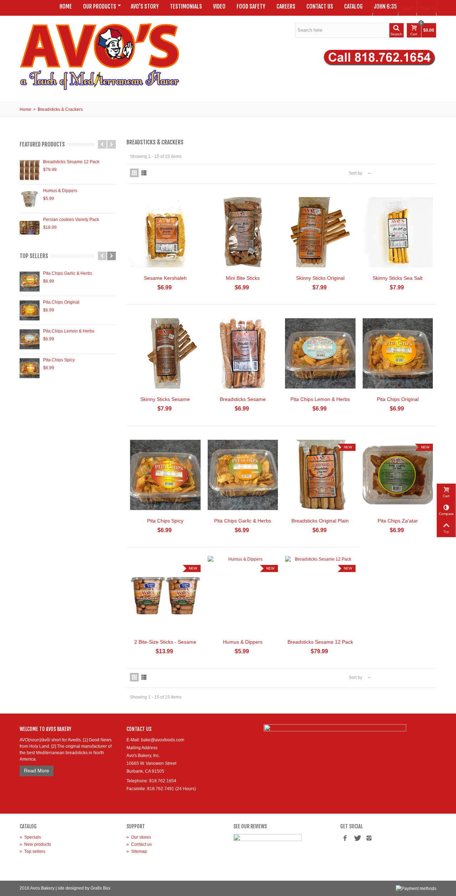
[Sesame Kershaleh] (165, 232)
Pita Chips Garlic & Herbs (67, 273)
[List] (144, 173)
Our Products (99, 6)
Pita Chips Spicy (59, 359)
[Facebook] (344, 838)
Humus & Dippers (60, 190)
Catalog (353, 6)
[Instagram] (369, 838)
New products (35, 844)
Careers (285, 6)
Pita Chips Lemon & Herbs (68, 331)
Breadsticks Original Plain (320, 521)
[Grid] (134, 173)
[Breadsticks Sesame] (243, 353)
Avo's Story (145, 6)
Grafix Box (100, 888)
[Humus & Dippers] (30, 198)
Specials (30, 837)
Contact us (139, 844)
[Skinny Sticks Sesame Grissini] (165, 353)
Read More (36, 770)
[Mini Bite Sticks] (243, 232)
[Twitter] (357, 838)
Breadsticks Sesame (243, 399)
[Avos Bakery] (100, 56)
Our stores (138, 837)
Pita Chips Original (61, 302)
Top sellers (34, 256)
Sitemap (136, 851)
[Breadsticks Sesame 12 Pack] (30, 170)
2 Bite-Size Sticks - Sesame (165, 642)
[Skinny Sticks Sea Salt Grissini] (398, 232)
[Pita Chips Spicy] (30, 368)
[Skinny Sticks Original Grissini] (320, 232)
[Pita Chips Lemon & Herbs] (30, 339)
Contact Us (319, 6)
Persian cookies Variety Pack (71, 219)
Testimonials (186, 6)
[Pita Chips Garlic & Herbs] (30, 281)
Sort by (355, 173)
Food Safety (251, 6)
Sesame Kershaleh (165, 278)
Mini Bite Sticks (243, 278)
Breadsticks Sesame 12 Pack (71, 161)
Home (65, 6)
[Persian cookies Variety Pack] (30, 227)
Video (219, 6)
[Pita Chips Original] (30, 310)
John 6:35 (385, 6)
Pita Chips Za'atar (398, 521)
